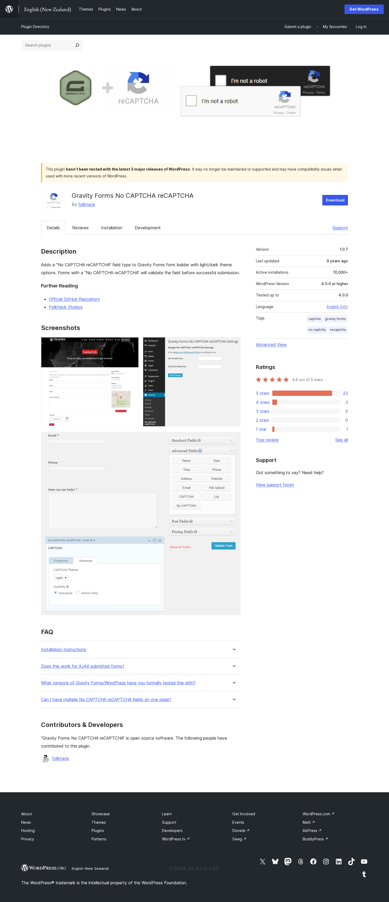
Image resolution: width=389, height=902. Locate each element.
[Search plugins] (77, 45)
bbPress (312, 830)
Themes (99, 822)
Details (53, 227)
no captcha (317, 330)
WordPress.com (319, 814)
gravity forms (335, 319)
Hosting (28, 830)
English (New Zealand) (90, 868)
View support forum (275, 484)
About (26, 814)
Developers (172, 830)
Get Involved (243, 814)
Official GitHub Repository (74, 299)
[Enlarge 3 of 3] (233, 439)
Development (148, 227)
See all (341, 439)
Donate (241, 830)
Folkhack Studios (66, 307)
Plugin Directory (35, 26)
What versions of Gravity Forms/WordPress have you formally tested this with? (118, 682)
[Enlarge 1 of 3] (131, 344)
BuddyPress (315, 839)
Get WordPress (364, 9)
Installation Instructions (63, 649)
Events (238, 822)
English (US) (337, 306)
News (26, 822)
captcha (314, 319)
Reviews (80, 227)
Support (340, 227)
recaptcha (338, 330)
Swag (239, 839)
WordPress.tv (176, 839)
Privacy (27, 839)
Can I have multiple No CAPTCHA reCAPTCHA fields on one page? (106, 699)
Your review (267, 439)
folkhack (86, 204)
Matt (309, 822)
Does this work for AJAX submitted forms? (82, 666)
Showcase (101, 814)
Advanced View (271, 344)
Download (335, 200)
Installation (111, 227)
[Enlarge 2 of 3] (233, 344)
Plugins (98, 830)
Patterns (99, 839)
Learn (167, 814)
